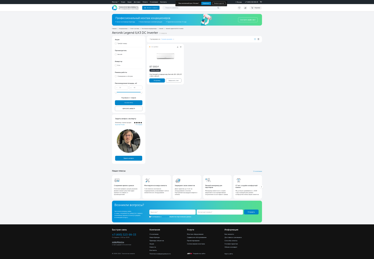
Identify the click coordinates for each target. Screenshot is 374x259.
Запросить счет (173, 80)
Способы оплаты (230, 241)
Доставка (137, 2)
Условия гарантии (231, 244)
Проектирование (193, 241)
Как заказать (229, 234)
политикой (165, 217)
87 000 (154, 66)
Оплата (145, 2)
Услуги (123, 2)
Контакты (163, 2)
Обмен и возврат (230, 247)
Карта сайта (228, 254)
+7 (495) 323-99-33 (251, 2)
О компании (154, 2)
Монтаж (114, 2)
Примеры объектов (157, 241)
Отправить (251, 212)
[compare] (245, 8)
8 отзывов (139, 124)
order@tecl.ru (118, 242)
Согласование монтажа (196, 244)
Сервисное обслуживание (196, 237)
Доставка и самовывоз (233, 237)
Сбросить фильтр (128, 108)
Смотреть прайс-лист (248, 20)
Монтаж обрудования (195, 234)
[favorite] (240, 8)
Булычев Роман (120, 124)
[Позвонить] (260, 2)
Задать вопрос (128, 158)
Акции (129, 2)
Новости (153, 247)
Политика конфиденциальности (160, 254)
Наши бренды (155, 237)
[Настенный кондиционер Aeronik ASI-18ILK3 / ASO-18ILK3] (165, 56)
